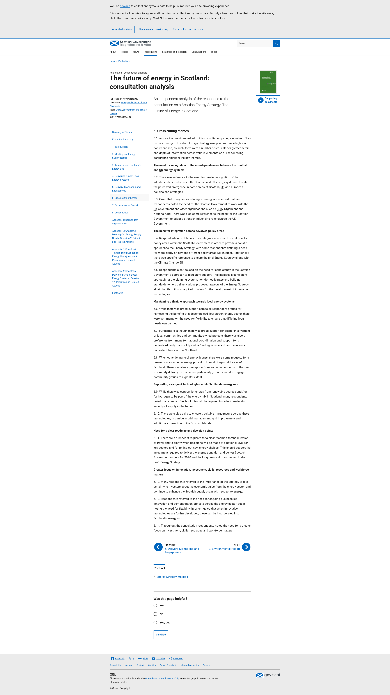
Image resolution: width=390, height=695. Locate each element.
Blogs (214, 51)
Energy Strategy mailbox (172, 577)
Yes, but (165, 622)
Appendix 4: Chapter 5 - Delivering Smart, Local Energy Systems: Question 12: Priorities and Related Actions (126, 278)
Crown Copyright (168, 665)
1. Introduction (120, 146)
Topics (124, 51)
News (136, 51)
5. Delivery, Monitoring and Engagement (126, 189)
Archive (128, 665)
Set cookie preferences (188, 29)
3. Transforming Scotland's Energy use (126, 167)
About (113, 51)
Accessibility (115, 665)
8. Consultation (120, 212)
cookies (125, 6)
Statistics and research (174, 51)
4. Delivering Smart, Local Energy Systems (126, 178)
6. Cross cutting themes (124, 198)
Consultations (198, 51)
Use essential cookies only (153, 29)
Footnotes (117, 293)
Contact (140, 665)
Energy (119, 110)
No (161, 614)
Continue (161, 634)
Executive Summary (122, 139)
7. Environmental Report (125, 205)
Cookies (152, 665)
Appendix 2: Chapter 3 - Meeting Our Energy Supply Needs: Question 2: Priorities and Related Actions (127, 236)
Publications (150, 51)
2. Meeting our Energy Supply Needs (123, 156)
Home (112, 61)
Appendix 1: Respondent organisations (125, 221)
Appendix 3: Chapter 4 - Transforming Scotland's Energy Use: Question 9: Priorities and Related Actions (125, 256)
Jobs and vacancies (189, 665)
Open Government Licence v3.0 (162, 678)
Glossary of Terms (122, 132)
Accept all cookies (122, 29)
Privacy (206, 665)
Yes (162, 605)
